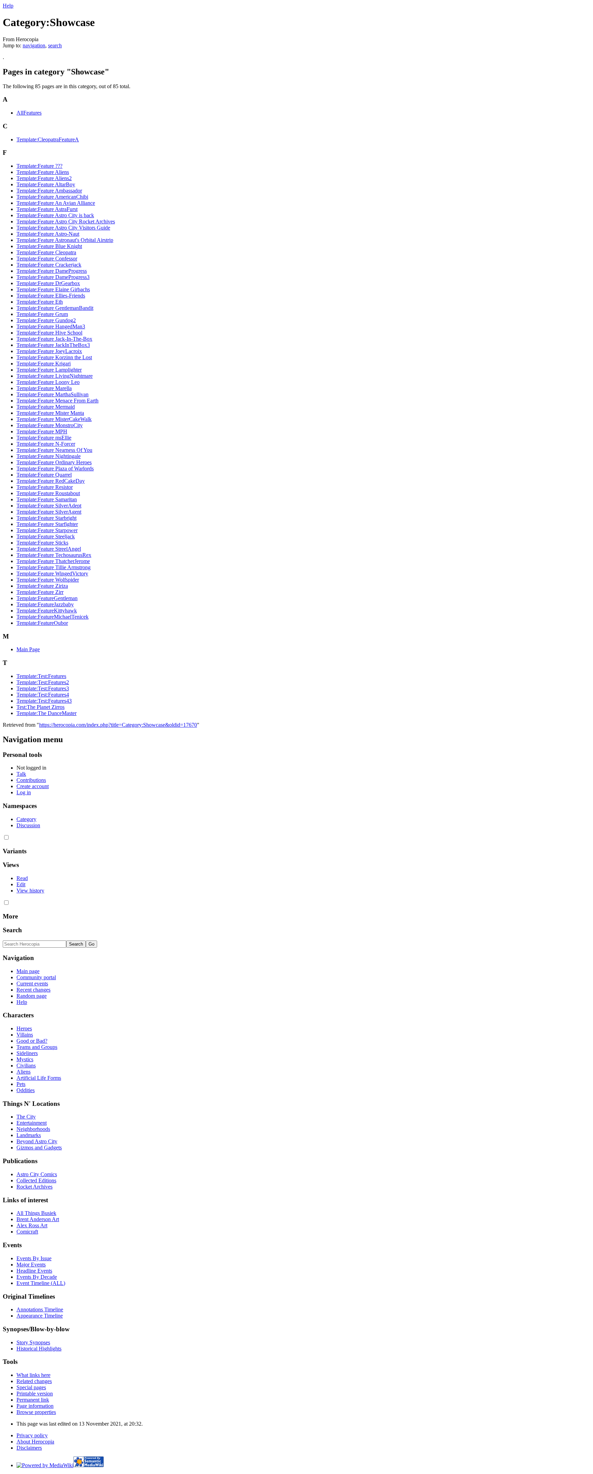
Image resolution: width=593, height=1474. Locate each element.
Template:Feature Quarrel (44, 475)
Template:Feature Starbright (46, 518)
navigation (34, 45)
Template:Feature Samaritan (46, 499)
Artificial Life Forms (38, 1078)
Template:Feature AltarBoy (45, 184)
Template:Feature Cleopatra (46, 252)
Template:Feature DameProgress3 (53, 277)
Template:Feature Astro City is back (55, 215)
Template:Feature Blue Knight (49, 246)
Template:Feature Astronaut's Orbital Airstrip (64, 240)
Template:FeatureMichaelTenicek (52, 617)
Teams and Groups (36, 1047)
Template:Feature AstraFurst (47, 209)
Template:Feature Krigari (43, 363)
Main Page (28, 649)
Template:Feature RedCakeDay (50, 481)
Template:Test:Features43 (44, 701)
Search (12, 930)
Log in (23, 792)
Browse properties (36, 1412)
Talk (21, 774)
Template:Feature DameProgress (51, 271)
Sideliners (27, 1053)
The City (26, 1117)
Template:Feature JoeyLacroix (49, 351)
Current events (32, 983)
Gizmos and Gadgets (39, 1147)
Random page (31, 996)
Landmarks (28, 1135)
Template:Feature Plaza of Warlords (55, 468)
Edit (20, 884)
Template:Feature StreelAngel (48, 549)
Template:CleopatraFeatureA (47, 139)
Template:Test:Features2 (42, 682)
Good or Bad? (31, 1041)
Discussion (28, 825)
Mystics (24, 1059)
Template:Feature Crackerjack (48, 265)
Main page (27, 971)
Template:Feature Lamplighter (49, 370)
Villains (24, 1035)
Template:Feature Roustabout (48, 493)
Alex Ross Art (31, 1225)
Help (8, 6)
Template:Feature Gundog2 (46, 320)
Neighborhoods (33, 1129)
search (55, 45)
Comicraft (27, 1232)
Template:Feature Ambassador (49, 191)
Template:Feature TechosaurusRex (53, 555)
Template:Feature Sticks (42, 543)
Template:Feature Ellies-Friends (50, 296)
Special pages (31, 1387)
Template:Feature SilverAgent (48, 512)
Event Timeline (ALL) (40, 1283)
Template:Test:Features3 (42, 688)
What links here (33, 1375)
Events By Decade (36, 1277)
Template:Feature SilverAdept (48, 505)
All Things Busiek (36, 1213)
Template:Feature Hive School (49, 333)
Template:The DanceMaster (46, 713)
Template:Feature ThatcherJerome (53, 561)
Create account (32, 786)
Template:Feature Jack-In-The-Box (54, 339)
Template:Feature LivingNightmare (54, 376)
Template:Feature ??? (39, 166)
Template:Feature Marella (44, 388)
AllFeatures (29, 113)
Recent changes (33, 990)
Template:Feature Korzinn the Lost (54, 357)
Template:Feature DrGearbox (48, 283)
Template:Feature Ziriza (42, 586)
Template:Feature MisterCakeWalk (54, 419)
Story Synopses (33, 1342)
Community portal (36, 977)
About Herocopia (35, 1441)
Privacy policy (32, 1435)
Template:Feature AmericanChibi (52, 197)
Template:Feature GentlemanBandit (54, 308)
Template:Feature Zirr (39, 592)
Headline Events (34, 1271)
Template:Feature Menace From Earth (57, 400)
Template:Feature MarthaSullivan (52, 394)
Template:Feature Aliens (42, 172)
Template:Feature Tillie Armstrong (53, 567)
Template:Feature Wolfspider (47, 580)
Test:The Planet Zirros (40, 707)
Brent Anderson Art (37, 1219)
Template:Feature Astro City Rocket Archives (65, 221)
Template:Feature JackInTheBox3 (53, 345)
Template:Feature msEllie (43, 438)
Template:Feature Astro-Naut (47, 234)
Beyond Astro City (36, 1141)
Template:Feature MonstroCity (49, 425)
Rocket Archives (34, 1187)
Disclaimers (29, 1448)
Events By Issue (33, 1258)
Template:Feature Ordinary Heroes (54, 462)
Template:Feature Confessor (46, 258)
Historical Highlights (38, 1349)
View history (30, 890)
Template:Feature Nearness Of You (54, 450)
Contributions (31, 780)
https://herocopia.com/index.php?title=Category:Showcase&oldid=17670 (118, 725)
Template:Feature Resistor (44, 487)
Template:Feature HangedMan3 (50, 326)
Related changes (34, 1381)
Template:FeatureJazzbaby (45, 604)
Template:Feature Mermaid (45, 407)
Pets (20, 1084)
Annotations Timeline (39, 1309)
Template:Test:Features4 (42, 695)
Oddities (25, 1090)
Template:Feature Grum (42, 314)
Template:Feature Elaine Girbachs (53, 289)
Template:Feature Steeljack (45, 536)
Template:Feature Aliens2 (44, 178)
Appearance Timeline (39, 1316)
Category (26, 819)
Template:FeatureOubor (42, 623)
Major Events (31, 1264)
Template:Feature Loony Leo (48, 382)
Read (22, 878)
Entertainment (31, 1123)
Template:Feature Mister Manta (50, 413)
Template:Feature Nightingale (48, 456)
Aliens (23, 1072)
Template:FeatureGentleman (47, 598)
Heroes (24, 1028)
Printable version (34, 1393)
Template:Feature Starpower (47, 530)
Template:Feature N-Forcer (45, 444)
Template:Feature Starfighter (47, 524)
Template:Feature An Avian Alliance (55, 203)
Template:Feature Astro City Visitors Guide (63, 228)
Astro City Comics (36, 1174)
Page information (35, 1406)
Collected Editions (36, 1180)
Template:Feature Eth (39, 302)
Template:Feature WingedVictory (52, 573)
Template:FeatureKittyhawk (46, 610)
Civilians (26, 1065)
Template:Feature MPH (41, 431)
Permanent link (32, 1400)
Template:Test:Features (41, 676)
